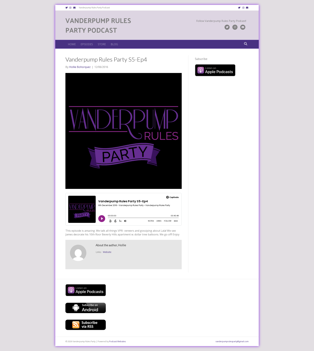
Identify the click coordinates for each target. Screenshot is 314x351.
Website (107, 252)
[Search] (246, 44)
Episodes (87, 44)
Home (72, 44)
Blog (114, 44)
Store (102, 44)
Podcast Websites (117, 341)
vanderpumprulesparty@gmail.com (232, 341)
